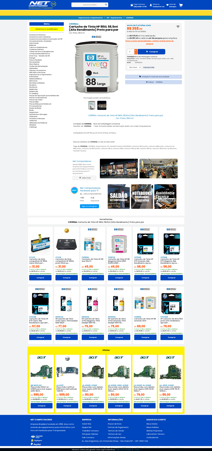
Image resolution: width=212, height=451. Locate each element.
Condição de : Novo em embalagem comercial (96, 124)
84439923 (127, 146)
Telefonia (33, 121)
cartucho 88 (129, 148)
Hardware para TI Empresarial (41, 8)
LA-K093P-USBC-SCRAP (118, 385)
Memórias (33, 81)
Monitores (33, 87)
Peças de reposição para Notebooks (44, 95)
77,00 (60, 326)
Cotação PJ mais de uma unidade (155, 77)
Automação (34, 43)
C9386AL (85, 257)
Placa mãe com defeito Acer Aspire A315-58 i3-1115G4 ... (92, 389)
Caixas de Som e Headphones (41, 51)
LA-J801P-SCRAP (166, 385)
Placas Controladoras (38, 98)
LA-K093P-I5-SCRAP (142, 385)
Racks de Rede (35, 108)
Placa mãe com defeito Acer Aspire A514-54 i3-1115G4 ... (118, 389)
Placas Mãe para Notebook (40, 104)
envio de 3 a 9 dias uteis (139, 25)
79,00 (165, 326)
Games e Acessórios (37, 70)
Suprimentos (101, 146)
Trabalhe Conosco (90, 431)
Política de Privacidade (124, 449)
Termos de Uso (114, 434)
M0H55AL (85, 317)
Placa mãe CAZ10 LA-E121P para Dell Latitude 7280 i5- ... (66, 389)
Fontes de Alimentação (38, 66)
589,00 (62, 395)
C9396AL (130, 18)
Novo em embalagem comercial (146, 57)
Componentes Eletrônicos (39, 54)
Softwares (33, 116)
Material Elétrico (35, 79)
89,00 (164, 395)
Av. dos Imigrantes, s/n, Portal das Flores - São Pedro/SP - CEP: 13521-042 (115, 441)
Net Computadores (82, 161)
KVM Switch (33, 77)
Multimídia (33, 89)
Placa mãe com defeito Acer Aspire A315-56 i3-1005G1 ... (169, 389)
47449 (32, 257)
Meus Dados (152, 424)
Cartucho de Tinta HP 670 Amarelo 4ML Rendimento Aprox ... (143, 261)
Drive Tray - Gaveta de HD (39, 56)
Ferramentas (34, 62)
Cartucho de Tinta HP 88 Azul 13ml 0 (92, 260)
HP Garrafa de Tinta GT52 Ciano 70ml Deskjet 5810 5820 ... (66, 321)
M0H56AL (112, 317)
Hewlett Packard (116, 146)
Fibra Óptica (34, 64)
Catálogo (33, 127)
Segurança (33, 112)
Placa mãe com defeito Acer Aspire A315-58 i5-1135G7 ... (144, 389)
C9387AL (111, 257)
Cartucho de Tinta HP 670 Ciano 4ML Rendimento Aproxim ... (39, 321)
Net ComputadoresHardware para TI (90, 189)
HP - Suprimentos (114, 18)
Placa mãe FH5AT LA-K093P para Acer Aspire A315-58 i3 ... (41, 389)
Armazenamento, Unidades (40, 41)
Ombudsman (152, 437)
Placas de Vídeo (36, 100)
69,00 (139, 326)
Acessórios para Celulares (40, 37)
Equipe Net (87, 427)
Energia (32, 58)
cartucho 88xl (118, 148)
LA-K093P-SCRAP (89, 385)
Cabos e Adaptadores (38, 47)
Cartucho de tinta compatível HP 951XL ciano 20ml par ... (38, 261)
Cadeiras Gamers (36, 49)
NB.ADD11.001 (36, 385)
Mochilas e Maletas (37, 83)
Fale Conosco (88, 437)
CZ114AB (32, 317)
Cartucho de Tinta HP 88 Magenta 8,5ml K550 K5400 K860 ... (119, 261)
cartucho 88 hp (145, 148)
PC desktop (33, 93)
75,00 (87, 326)
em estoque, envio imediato (40, 273)
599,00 (37, 395)
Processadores (35, 106)
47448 (58, 257)
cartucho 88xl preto (156, 146)
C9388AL (137, 317)
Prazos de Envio (115, 424)
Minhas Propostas (154, 431)
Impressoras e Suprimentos (91, 18)
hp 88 (136, 148)
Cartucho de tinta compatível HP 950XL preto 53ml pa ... (64, 261)
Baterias (32, 45)
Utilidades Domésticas (38, 123)
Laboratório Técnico (155, 434)
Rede (31, 110)
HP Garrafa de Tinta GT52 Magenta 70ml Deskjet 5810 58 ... (91, 321)
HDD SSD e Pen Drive (37, 72)
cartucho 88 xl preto (140, 146)
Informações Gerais (117, 437)
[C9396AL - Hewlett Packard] (97, 37)
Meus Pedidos (152, 427)
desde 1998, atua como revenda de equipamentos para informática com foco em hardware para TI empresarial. (83, 168)
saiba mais (86, 178)
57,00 (34, 326)
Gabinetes (33, 68)
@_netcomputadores (90, 193)
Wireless (32, 125)
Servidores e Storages (38, 114)
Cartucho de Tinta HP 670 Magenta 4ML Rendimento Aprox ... (169, 261)
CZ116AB (137, 257)
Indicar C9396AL (155, 82)
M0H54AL (59, 317)
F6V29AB (164, 317)
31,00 (34, 267)
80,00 (87, 395)
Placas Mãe (34, 102)
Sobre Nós (86, 424)
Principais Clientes (90, 434)
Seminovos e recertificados (47, 29)
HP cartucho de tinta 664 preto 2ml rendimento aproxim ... (171, 321)
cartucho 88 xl (106, 148)
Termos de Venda (116, 431)
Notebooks (33, 91)
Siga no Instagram (89, 206)
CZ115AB (163, 257)
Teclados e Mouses (37, 118)
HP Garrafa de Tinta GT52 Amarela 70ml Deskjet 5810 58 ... (117, 321)
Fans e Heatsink (35, 60)
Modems (32, 85)
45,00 (87, 267)
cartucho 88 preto (159, 148)
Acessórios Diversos (37, 35)
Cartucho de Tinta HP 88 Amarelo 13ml (145, 320)
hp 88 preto (172, 148)
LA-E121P (60, 385)
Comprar (153, 51)
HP (108, 146)
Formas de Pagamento (118, 427)
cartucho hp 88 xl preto (91, 148)
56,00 (139, 267)
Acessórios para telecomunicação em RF (45, 39)
